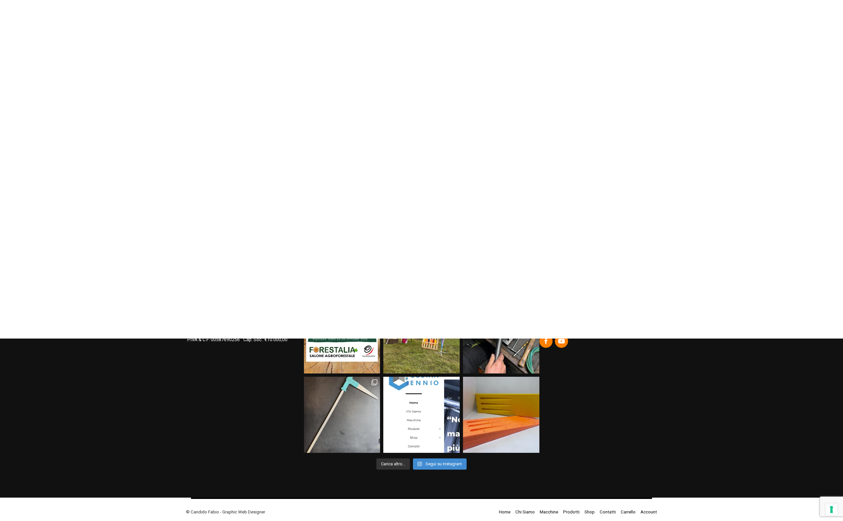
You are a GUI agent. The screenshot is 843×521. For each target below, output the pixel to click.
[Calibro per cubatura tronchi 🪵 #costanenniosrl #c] (342, 415)
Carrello (628, 511)
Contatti (608, 511)
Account (648, 511)
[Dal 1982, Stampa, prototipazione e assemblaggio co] (421, 415)
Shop (590, 511)
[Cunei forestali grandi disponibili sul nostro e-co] (501, 415)
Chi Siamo (525, 511)
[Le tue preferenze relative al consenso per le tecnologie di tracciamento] (831, 509)
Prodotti (571, 511)
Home (504, 511)
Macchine (549, 511)
